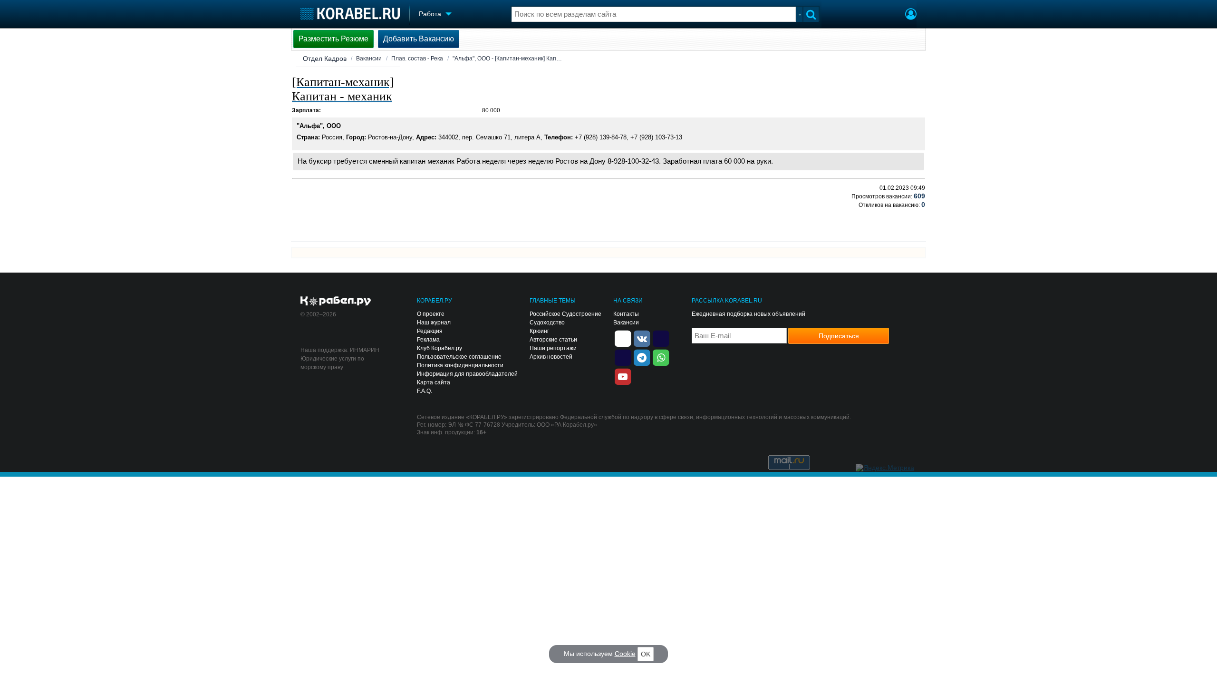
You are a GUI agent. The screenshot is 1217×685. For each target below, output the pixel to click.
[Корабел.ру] (335, 301)
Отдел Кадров (325, 58)
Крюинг (539, 331)
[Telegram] (641, 357)
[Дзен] (622, 338)
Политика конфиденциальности (460, 365)
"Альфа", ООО (319, 125)
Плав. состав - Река (417, 58)
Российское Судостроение (565, 314)
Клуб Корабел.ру (439, 348)
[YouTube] (622, 376)
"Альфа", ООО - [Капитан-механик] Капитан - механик (507, 58)
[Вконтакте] (641, 338)
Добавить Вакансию (418, 39)
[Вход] (911, 15)
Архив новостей (551, 356)
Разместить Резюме (333, 39)
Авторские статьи (553, 339)
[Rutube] (660, 338)
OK (645, 654)
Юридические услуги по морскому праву (332, 363)
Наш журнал (434, 322)
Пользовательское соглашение (459, 356)
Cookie (625, 653)
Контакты (626, 314)
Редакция (430, 331)
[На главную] (350, 14)
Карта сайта (433, 382)
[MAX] (622, 357)
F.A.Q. (424, 391)
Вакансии (369, 58)
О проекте (430, 314)
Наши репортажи (553, 348)
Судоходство (547, 322)
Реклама (428, 339)
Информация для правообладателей (467, 374)
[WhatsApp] (660, 357)
